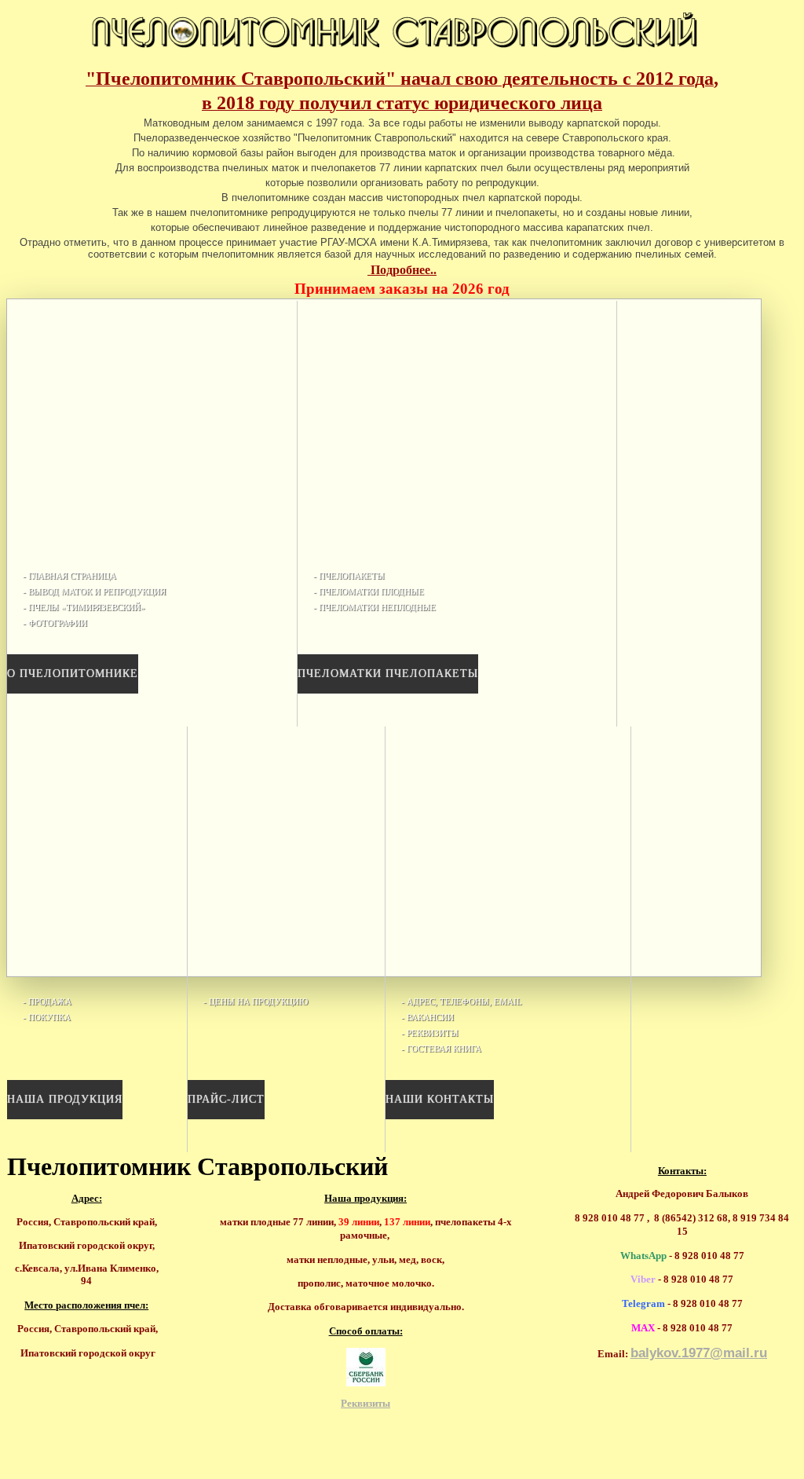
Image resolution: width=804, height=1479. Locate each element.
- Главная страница (69, 575)
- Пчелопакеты (349, 575)
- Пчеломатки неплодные (374, 607)
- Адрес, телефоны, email (461, 1001)
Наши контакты (440, 1099)
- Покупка (47, 1017)
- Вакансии (427, 1017)
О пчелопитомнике (72, 673)
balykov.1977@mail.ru (698, 1352)
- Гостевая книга (441, 1048)
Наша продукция (64, 1099)
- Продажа (47, 1001)
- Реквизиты (430, 1033)
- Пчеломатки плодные (368, 591)
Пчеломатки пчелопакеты (388, 673)
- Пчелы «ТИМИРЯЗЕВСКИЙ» (84, 607)
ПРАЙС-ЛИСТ (226, 1099)
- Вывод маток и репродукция (94, 591)
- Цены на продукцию (255, 1001)
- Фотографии (55, 623)
